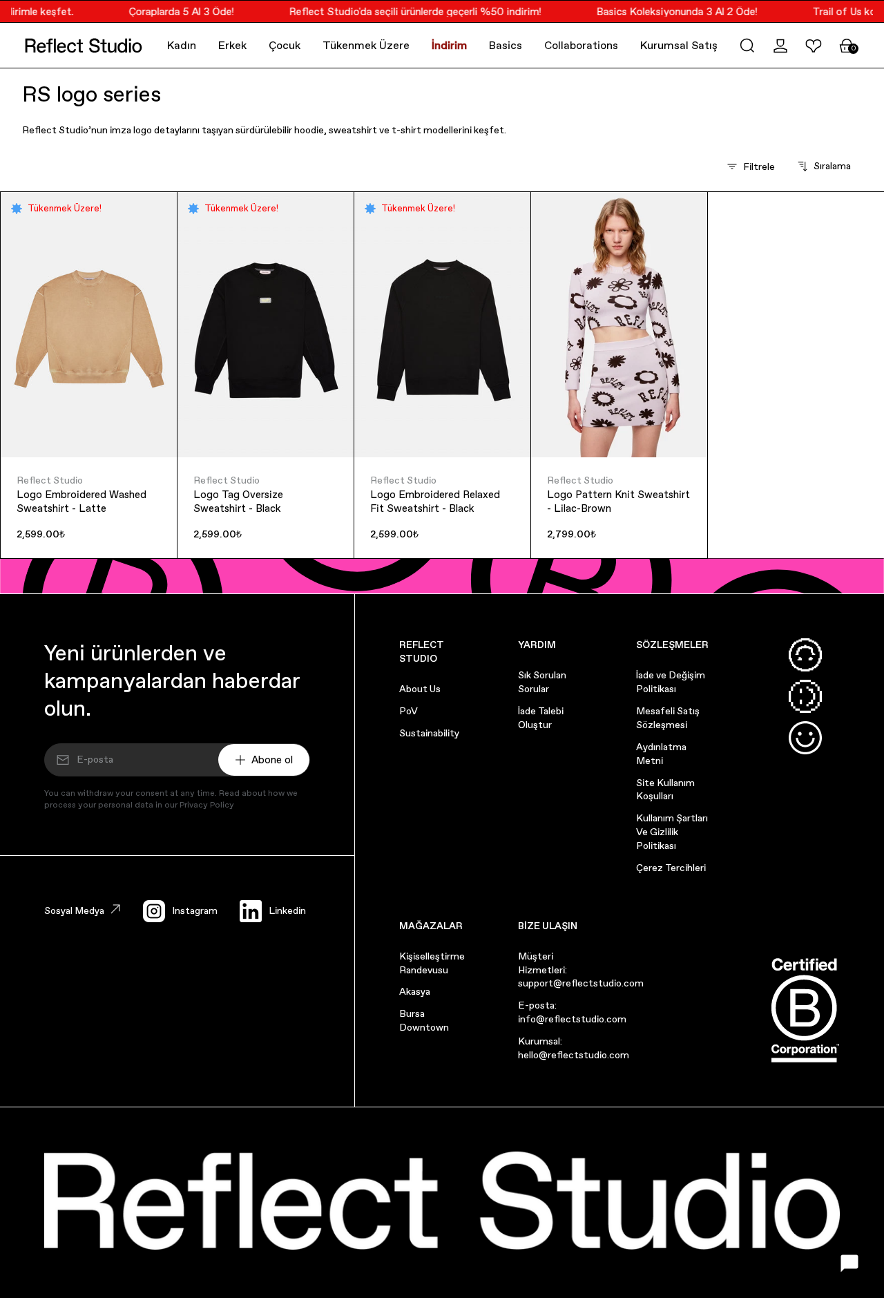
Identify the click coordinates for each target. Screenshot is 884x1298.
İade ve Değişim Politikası (670, 682)
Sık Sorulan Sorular (542, 682)
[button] (747, 45)
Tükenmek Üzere (366, 45)
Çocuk (284, 45)
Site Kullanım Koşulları (665, 789)
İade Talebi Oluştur (541, 718)
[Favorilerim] (813, 45)
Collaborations (581, 45)
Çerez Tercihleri (671, 867)
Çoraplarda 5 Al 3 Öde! (173, 11)
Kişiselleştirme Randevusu (432, 963)
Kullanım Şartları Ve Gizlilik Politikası (672, 832)
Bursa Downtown (424, 1020)
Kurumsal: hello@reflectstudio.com (573, 1048)
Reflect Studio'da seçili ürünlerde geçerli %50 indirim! (407, 11)
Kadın (181, 45)
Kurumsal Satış (679, 45)
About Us (420, 689)
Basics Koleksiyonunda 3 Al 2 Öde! (668, 11)
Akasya (414, 991)
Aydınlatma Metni (661, 754)
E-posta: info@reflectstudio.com (572, 1012)
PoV (408, 711)
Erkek (232, 45)
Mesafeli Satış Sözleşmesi (668, 718)
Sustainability (429, 733)
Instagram (195, 910)
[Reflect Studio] (83, 45)
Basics (505, 45)
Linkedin (287, 910)
